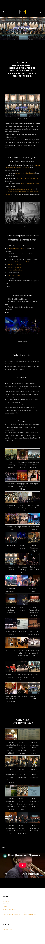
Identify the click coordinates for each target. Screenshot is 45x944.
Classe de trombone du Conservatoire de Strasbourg (19, 914)
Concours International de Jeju (25, 173)
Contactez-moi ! (8, 929)
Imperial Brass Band (15, 275)
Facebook (6, 901)
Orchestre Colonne (14, 264)
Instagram (6, 904)
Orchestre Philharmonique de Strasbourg (21, 262)
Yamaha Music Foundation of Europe (20, 189)
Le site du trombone (9, 909)
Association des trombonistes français (15, 912)
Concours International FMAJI (29, 184)
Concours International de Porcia (27, 178)
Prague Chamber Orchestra (17, 248)
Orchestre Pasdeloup (15, 267)
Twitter (5, 906)
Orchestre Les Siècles (15, 270)
